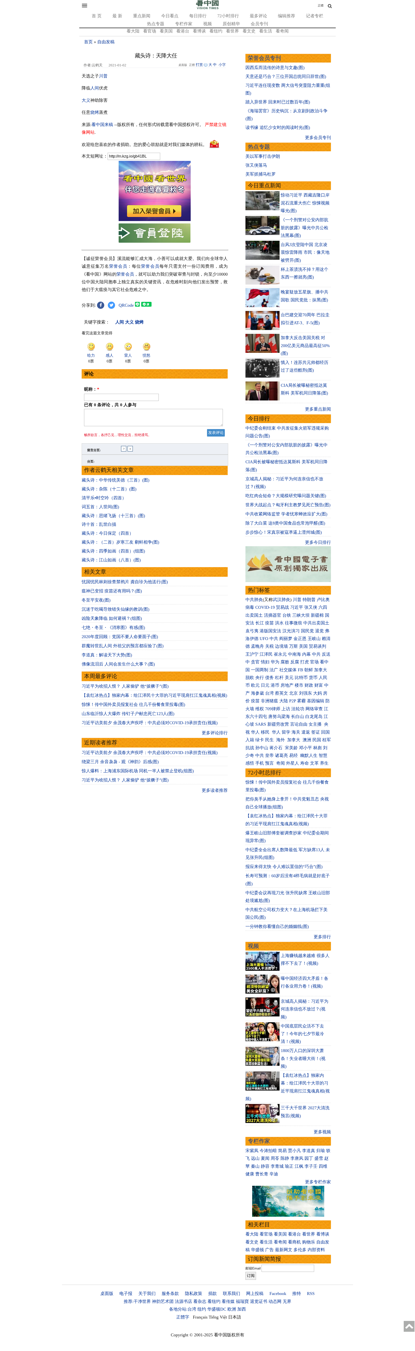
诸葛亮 (281, 755)
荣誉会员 (118, 266)
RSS (311, 1293)
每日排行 (198, 15)
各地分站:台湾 (182, 1309)
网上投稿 (254, 1293)
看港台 (182, 31)
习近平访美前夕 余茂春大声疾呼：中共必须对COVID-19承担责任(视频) (150, 722)
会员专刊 (259, 23)
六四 (322, 607)
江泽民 (266, 654)
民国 (316, 739)
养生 (324, 763)
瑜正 (289, 1166)
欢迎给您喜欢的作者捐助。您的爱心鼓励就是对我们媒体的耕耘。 (144, 144)
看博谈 (199, 31)
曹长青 (261, 1174)
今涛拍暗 (268, 1150)
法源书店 (183, 1301)
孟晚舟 (257, 646)
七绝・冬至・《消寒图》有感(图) (113, 627)
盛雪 (318, 1158)
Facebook (277, 1293)
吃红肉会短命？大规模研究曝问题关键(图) (285, 495)
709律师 (272, 708)
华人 (255, 732)
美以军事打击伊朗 (262, 156)
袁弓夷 (251, 630)
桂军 (326, 739)
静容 (265, 1166)
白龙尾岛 (314, 716)
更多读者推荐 (215, 790)
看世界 (232, 31)
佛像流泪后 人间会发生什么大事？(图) (118, 664)
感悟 (249, 763)
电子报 (125, 1293)
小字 (222, 65)
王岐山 (314, 638)
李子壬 (311, 1166)
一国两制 (259, 669)
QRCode (126, 305)
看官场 (149, 31)
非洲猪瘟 (269, 700)
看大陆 (133, 31)
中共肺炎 (254, 599)
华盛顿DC (216, 1309)
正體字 (182, 1317)
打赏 (199, 65)
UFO (264, 638)
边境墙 (281, 646)
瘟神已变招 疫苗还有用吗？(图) (112, 591)
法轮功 (297, 708)
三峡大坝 (301, 615)
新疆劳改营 (278, 724)
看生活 (265, 31)
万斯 (293, 646)
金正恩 (299, 638)
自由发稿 (106, 41)
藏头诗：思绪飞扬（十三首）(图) (113, 515)
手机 (259, 763)
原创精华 (231, 23)
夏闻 (265, 1158)
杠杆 (279, 677)
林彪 (317, 747)
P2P (292, 700)
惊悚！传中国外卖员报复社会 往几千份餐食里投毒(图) (133, 704)
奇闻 (280, 763)
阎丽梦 (285, 638)
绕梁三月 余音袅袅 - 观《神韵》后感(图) (120, 761)
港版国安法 (270, 630)
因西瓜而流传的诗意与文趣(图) (275, 67)
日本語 (234, 1317)
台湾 (269, 693)
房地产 (287, 685)
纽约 (201, 1309)
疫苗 (269, 623)
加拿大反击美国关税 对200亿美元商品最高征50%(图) (305, 345)
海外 (281, 739)
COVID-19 (265, 607)
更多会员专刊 (318, 137)
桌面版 (106, 1293)
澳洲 (307, 739)
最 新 (117, 15)
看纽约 (215, 31)
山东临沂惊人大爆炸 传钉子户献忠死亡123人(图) (128, 713)
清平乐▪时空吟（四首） (104, 497)
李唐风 (296, 1158)
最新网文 (283, 1249)
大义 (86, 100)
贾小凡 (294, 1150)
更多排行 (322, 936)
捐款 (212, 1293)
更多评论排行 (215, 732)
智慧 (323, 755)
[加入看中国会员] (155, 219)
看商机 (294, 1242)
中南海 (294, 654)
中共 (273, 638)
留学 (286, 732)
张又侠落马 (256, 165)
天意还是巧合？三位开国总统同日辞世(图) (285, 76)
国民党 (307, 630)
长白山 (297, 716)
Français (200, 1317)
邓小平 (305, 747)
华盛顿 (257, 1249)
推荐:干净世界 (137, 1301)
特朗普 (309, 599)
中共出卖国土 (316, 623)
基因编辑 (315, 700)
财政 (309, 685)
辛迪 (273, 1174)
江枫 (299, 1166)
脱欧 (249, 677)
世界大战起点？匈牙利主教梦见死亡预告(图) (287, 504)
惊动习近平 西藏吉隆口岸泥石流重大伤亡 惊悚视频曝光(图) (305, 203)
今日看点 (169, 15)
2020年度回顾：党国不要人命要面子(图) (120, 636)
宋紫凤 (251, 1150)
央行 (259, 677)
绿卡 (259, 739)
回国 (325, 732)
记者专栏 (314, 15)
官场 (314, 662)
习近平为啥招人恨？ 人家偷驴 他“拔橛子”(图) (125, 686)
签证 (315, 732)
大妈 (317, 693)
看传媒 (228, 1301)
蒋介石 (276, 747)
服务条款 (170, 1293)
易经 (294, 755)
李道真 (308, 1150)
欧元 (255, 685)
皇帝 (269, 755)
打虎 (304, 662)
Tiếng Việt (218, 1317)
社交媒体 (288, 669)
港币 (275, 685)
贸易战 (282, 607)
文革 (314, 763)
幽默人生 (308, 755)
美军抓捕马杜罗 (260, 174)
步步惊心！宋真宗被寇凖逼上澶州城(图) (283, 532)
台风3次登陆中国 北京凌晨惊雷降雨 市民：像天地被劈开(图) (305, 252)
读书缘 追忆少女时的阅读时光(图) (277, 127)
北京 (293, 693)
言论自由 (298, 724)
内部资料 (316, 1249)
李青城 (277, 1166)
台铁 (286, 615)
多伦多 (299, 1249)
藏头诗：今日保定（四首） (108, 533)
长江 (259, 623)
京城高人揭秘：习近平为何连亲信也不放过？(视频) (304, 1009)
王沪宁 (251, 654)
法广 (273, 669)
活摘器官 (272, 615)
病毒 (249, 607)
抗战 (249, 747)
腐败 (285, 662)
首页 (88, 41)
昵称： (91, 389)
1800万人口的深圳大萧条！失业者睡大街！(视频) (303, 1058)
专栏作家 (183, 23)
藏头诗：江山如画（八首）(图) (111, 560)
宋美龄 (291, 747)
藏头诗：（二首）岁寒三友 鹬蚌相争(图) (120, 542)
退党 (319, 630)
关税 (269, 646)
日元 (265, 685)
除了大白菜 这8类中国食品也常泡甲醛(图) (285, 523)
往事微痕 (293, 623)
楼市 (299, 685)
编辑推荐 (286, 15)
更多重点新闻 (318, 409)
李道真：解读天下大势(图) (107, 655)
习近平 (296, 607)
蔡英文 (281, 693)
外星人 (292, 763)
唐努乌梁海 (279, 716)
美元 (289, 677)
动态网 (275, 1301)
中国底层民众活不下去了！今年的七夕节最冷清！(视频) (302, 1034)
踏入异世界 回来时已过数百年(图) (277, 102)
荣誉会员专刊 (264, 58)
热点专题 (155, 23)
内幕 (306, 654)
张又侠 (310, 607)
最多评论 (258, 15)
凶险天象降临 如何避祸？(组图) (112, 618)
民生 (270, 739)
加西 (241, 1309)
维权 (259, 708)
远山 (255, 1158)
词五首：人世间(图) (100, 506)
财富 (318, 685)
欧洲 (231, 1309)
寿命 (304, 763)
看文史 (249, 31)
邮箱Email (253, 1268)
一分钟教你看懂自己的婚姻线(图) (277, 926)
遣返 (305, 732)
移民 (265, 732)
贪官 (255, 662)
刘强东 (305, 693)
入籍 (249, 739)
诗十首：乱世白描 (99, 524)
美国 (303, 646)
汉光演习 (291, 630)
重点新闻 (141, 15)
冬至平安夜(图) (96, 600)
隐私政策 (193, 1293)
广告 (269, 1249)
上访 (285, 708)
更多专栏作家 (318, 1182)
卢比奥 (323, 599)
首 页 (97, 15)
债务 (269, 677)
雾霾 (301, 700)
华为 (275, 662)
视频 (207, 23)
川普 (103, 76)
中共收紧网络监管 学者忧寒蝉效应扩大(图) (286, 514)
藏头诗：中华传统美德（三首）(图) (115, 480)
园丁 (309, 1158)
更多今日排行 (318, 542)
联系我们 (231, 1293)
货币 (313, 677)
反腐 (294, 662)
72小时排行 (228, 15)
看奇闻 (282, 31)
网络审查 (314, 708)
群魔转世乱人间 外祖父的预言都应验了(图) (123, 645)
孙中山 (261, 747)
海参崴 (257, 693)
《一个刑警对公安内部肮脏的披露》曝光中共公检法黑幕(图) (304, 227)
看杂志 (199, 1301)
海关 (296, 732)
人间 (94, 88)
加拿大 (320, 669)
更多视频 (322, 1131)
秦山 (255, 1166)
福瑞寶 (242, 1301)
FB (300, 669)
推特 (296, 1293)
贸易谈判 (318, 646)
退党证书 (258, 1301)
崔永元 (280, 654)
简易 (282, 1150)
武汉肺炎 (281, 599)
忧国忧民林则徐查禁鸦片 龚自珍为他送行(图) (125, 581)
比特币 (301, 677)
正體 (320, 5)
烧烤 (94, 112)
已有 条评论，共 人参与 (110, 404)
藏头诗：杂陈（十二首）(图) (109, 489)
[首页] (207, 8)
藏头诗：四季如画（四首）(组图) (113, 551)
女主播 (316, 724)
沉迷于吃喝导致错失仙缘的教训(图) (115, 609)
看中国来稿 (102, 124)
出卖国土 (254, 615)
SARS (260, 724)
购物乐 (308, 1242)
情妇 (265, 662)
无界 (287, 1301)
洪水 (279, 623)
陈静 (285, 1158)
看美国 (166, 31)
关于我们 (147, 1293)
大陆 (283, 700)
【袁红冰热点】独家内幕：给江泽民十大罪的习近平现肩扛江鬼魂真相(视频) (154, 695)
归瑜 (320, 1150)
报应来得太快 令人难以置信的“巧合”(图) (284, 866)
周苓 (275, 1158)
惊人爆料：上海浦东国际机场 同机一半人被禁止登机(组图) (138, 770)
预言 (270, 763)
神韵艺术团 (163, 1301)
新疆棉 (317, 615)
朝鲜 (308, 669)
